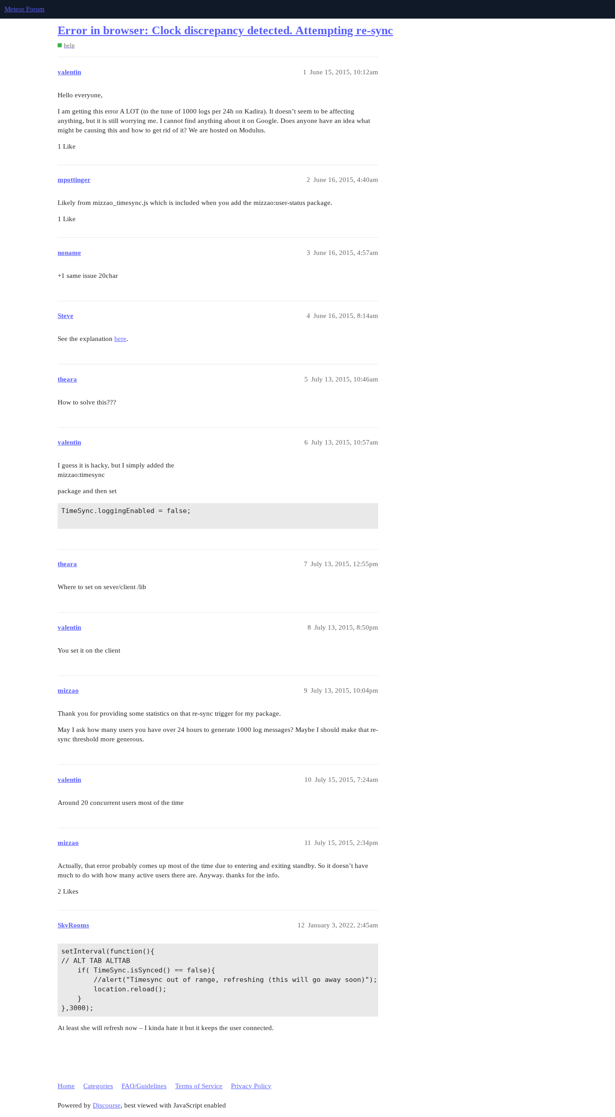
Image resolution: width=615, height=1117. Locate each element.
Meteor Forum (25, 9)
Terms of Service (198, 1086)
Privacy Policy (251, 1086)
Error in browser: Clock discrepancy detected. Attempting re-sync (225, 30)
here (120, 338)
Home (66, 1086)
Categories (98, 1086)
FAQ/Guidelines (144, 1086)
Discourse (107, 1105)
